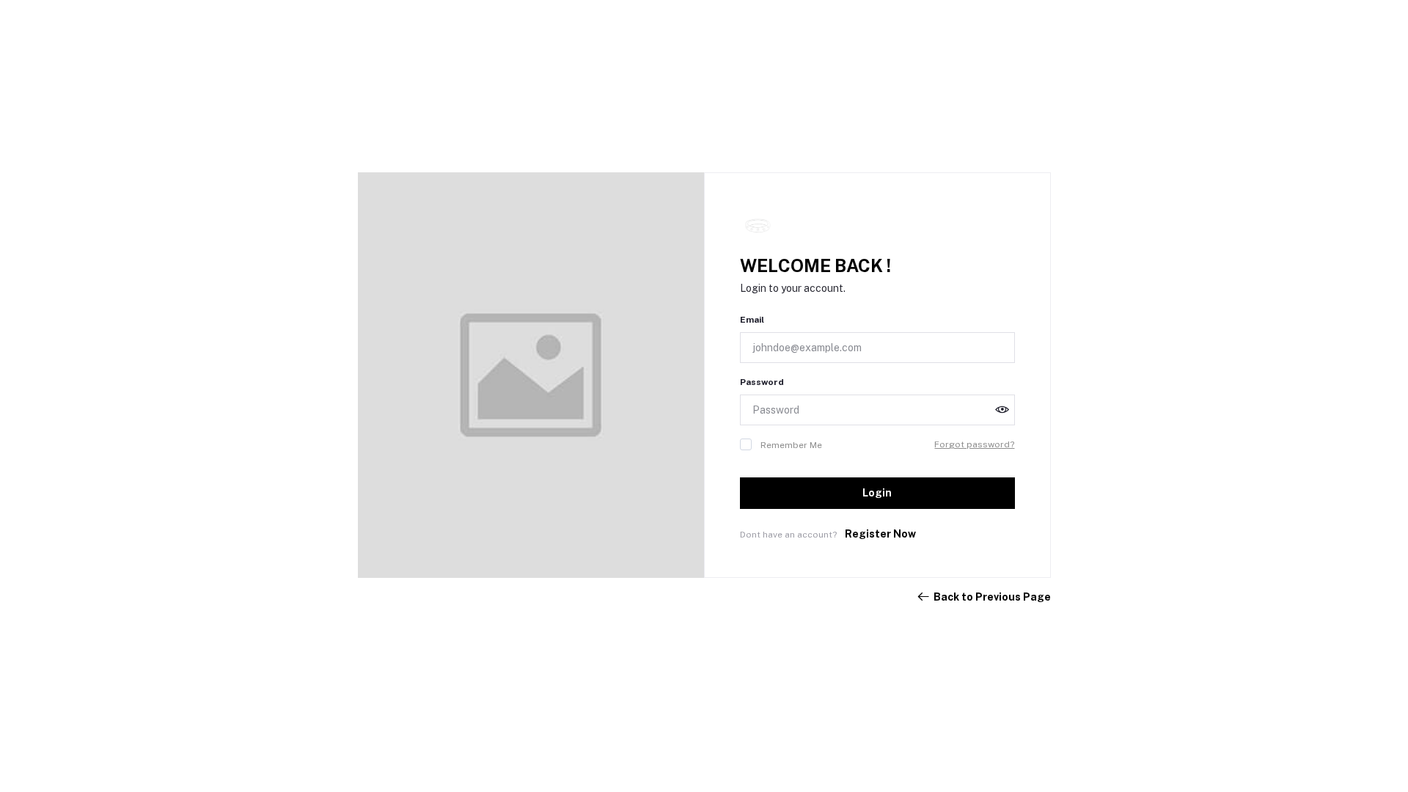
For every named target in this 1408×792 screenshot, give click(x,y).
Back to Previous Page (992, 597)
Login (877, 493)
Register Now (880, 534)
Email (752, 320)
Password (762, 382)
